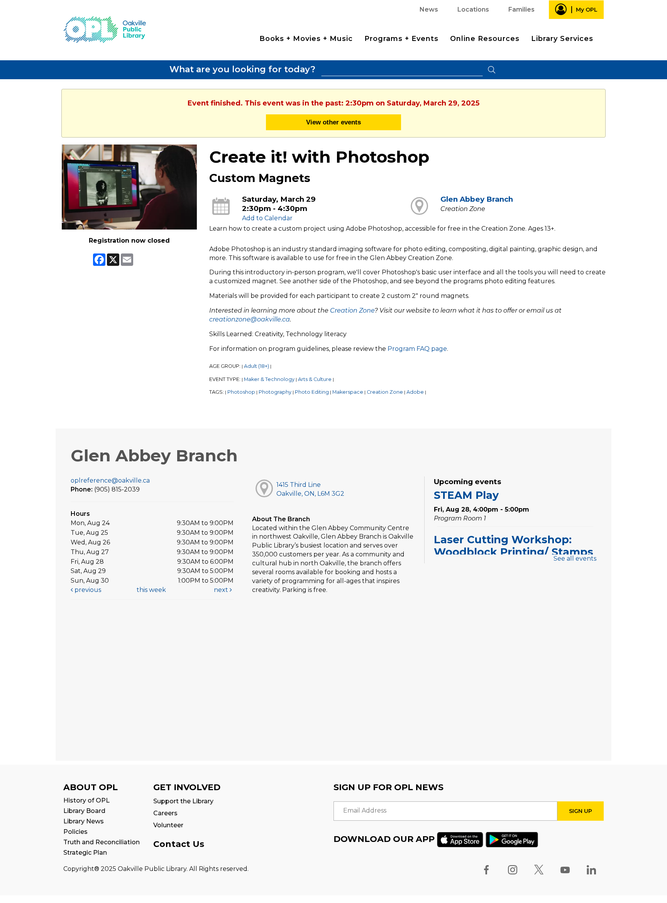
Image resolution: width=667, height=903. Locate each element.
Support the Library (183, 801)
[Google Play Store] (512, 838)
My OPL (587, 9)
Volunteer (168, 825)
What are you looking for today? (242, 69)
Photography (275, 392)
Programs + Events (401, 38)
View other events (333, 122)
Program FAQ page (417, 348)
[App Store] (460, 838)
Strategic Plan (85, 852)
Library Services (562, 38)
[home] (104, 29)
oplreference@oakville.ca (110, 480)
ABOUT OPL (90, 787)
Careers (165, 813)
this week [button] (151, 589)
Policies (75, 831)
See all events (575, 558)
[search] (402, 69)
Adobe (415, 392)
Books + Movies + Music (306, 38)
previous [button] (87, 589)
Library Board (84, 811)
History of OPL (86, 800)
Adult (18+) (256, 366)
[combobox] (402, 69)
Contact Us (178, 844)
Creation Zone (352, 310)
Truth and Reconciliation (101, 842)
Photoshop (241, 392)
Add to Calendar (267, 218)
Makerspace (347, 392)
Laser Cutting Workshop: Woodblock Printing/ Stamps (513, 545)
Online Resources (485, 38)
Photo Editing (312, 392)
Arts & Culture (315, 379)
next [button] (222, 589)
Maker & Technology (269, 379)
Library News (83, 821)
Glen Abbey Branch (476, 199)
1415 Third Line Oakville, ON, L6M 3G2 (310, 489)
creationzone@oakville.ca (249, 319)
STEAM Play (466, 495)
